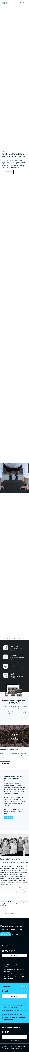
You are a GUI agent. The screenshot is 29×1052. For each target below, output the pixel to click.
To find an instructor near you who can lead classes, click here (13, 892)
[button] (20, 2)
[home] (5, 2)
